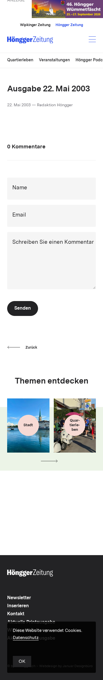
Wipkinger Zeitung (35, 25)
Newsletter (19, 598)
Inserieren (18, 606)
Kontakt (15, 614)
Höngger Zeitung (69, 25)
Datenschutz (26, 638)
